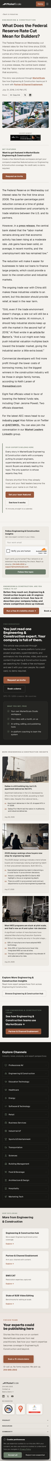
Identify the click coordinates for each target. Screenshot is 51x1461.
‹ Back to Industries (10, 14)
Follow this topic (25, 572)
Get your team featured (20, 494)
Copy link (16, 95)
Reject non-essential (35, 1455)
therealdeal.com (12, 386)
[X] (8, 1396)
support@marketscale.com (16, 567)
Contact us (6, 1389)
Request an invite (14, 176)
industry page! (10, 420)
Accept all (12, 1455)
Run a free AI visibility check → (21, 611)
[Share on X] (25, 95)
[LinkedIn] (3, 1396)
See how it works (17, 502)
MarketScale (39, 78)
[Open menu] (47, 4)
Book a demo (14, 688)
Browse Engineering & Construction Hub (24, 993)
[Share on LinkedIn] (30, 95)
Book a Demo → (7, 1392)
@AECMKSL (12, 425)
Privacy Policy (25, 1449)
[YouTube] (12, 1396)
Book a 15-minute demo (18, 1359)
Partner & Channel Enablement (28, 84)
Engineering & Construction (19, 20)
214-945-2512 (18, 564)
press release (27, 225)
